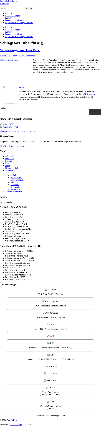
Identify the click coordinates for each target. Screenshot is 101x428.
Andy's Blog (5, 3)
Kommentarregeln (12, 15)
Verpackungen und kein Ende (20, 50)
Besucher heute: (12, 217)
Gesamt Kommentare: (14, 241)
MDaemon (15, 184)
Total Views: (10, 231)
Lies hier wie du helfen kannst (12, 146)
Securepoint (15, 187)
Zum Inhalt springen (8, 1)
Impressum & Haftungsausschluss (19, 22)
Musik (8, 163)
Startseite (9, 13)
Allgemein (9, 156)
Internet (8, 161)
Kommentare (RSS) (10, 127)
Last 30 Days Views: (14, 226)
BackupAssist (16, 177)
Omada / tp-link (11, 168)
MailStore (15, 182)
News (7, 166)
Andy (15, 56)
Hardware (9, 158)
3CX (13, 173)
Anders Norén (16, 425)
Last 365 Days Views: (14, 229)
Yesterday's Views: (13, 219)
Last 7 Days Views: (13, 224)
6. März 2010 (5, 56)
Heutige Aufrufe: (12, 215)
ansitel (13, 175)
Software (9, 170)
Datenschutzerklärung (14, 20)
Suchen (3, 108)
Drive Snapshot (17, 180)
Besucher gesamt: (12, 234)
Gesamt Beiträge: (12, 238)
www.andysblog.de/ (10, 104)
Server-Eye (15, 189)
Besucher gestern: (13, 222)
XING (32, 131)
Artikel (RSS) (8, 124)
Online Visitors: (12, 212)
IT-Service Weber (90, 94)
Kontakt (8, 18)
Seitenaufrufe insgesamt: (15, 236)
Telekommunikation (13, 192)
